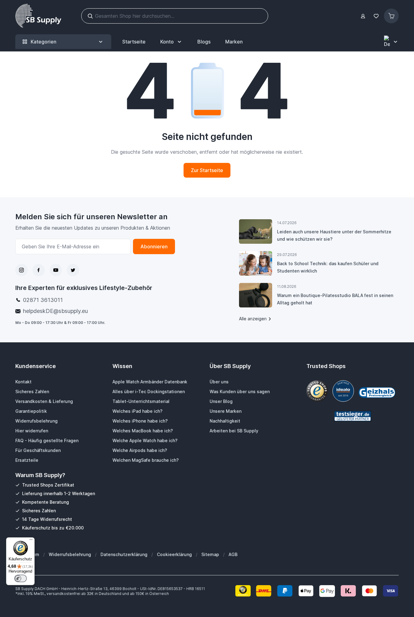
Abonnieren (154, 246)
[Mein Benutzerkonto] (363, 16)
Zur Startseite (207, 170)
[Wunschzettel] (376, 16)
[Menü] (31, 541)
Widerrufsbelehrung (70, 554)
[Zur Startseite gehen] (38, 16)
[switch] (20, 578)
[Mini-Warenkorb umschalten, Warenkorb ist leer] (391, 16)
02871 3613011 (43, 300)
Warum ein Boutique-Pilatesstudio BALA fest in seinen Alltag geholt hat (335, 299)
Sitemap (210, 554)
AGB (233, 554)
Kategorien (43, 42)
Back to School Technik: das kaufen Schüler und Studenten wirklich (327, 267)
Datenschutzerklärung (124, 554)
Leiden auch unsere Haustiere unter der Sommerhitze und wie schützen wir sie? (334, 235)
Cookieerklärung (174, 554)
